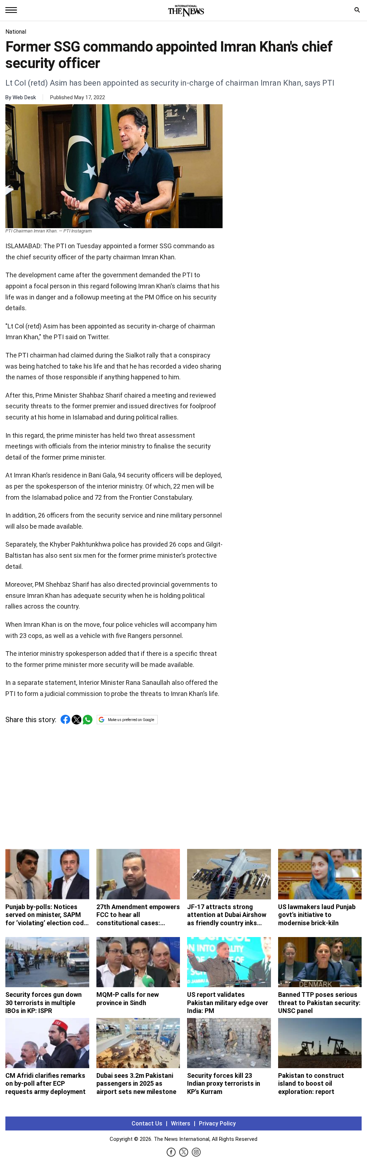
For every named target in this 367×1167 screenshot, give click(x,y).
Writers (180, 1123)
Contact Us (147, 1123)
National (15, 31)
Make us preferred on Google (131, 720)
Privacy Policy (217, 1123)
